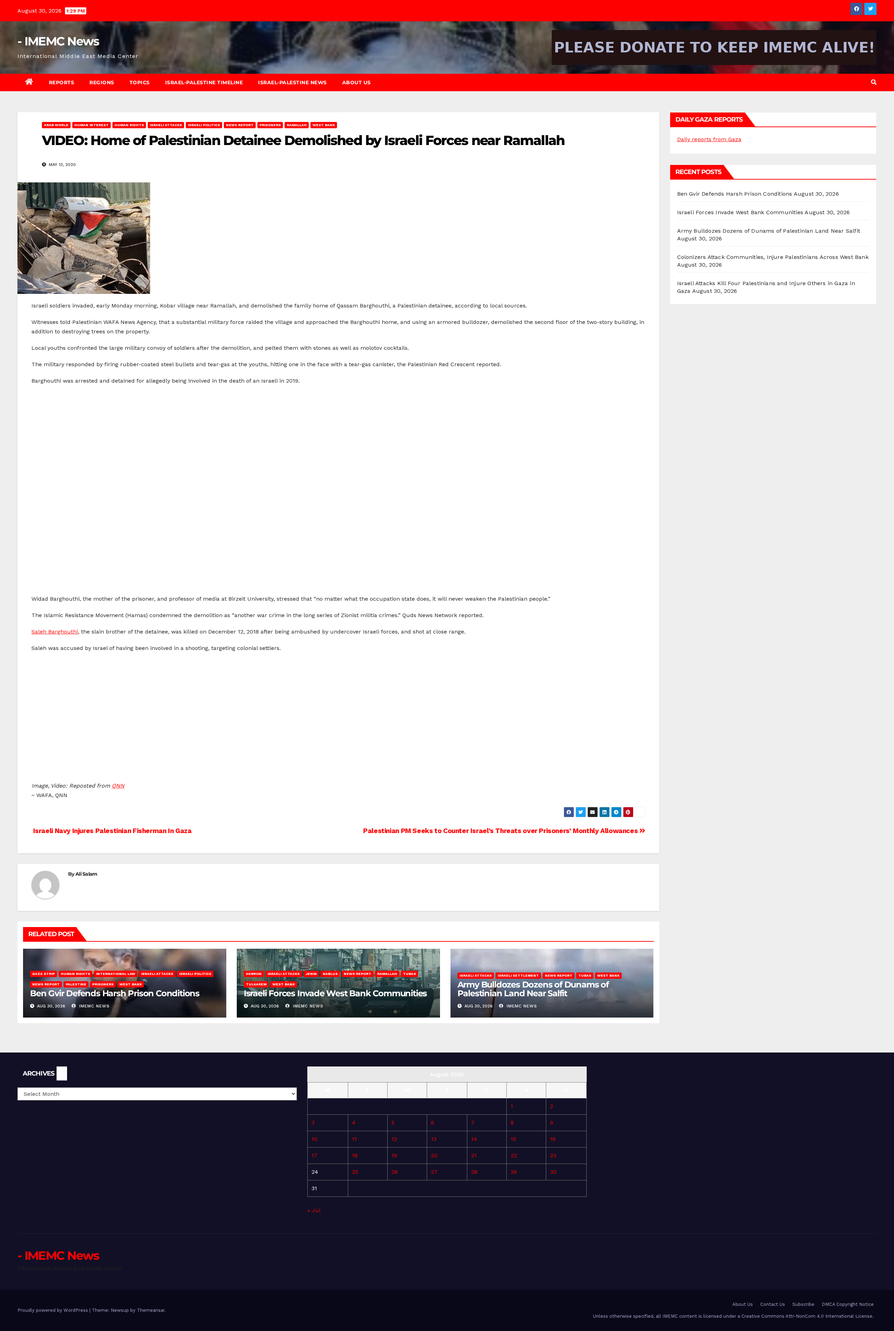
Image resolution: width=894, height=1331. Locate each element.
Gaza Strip (43, 974)
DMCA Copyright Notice (848, 1304)
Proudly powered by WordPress (53, 1310)
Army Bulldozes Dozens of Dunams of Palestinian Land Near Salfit (533, 988)
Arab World (56, 125)
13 (434, 1139)
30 (553, 1172)
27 (434, 1172)
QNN (118, 785)
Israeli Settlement (518, 975)
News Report (240, 125)
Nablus (330, 974)
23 (553, 1155)
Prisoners (270, 125)
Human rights (129, 125)
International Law (115, 974)
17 (314, 1155)
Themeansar (150, 1310)
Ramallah (297, 125)
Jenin (311, 974)
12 (394, 1139)
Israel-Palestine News (292, 82)
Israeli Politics (204, 125)
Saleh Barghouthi (54, 631)
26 (394, 1172)
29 (514, 1172)
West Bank (324, 125)
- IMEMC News (58, 41)
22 (514, 1155)
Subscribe (803, 1304)
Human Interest (91, 125)
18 (355, 1155)
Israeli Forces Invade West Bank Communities (335, 993)
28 (474, 1172)
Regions (101, 82)
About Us (356, 82)
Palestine (76, 984)
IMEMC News (94, 1006)
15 (513, 1139)
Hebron (254, 974)
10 (314, 1139)
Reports (61, 82)
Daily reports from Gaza (709, 139)
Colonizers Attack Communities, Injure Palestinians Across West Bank (773, 257)
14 (474, 1139)
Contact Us (772, 1304)
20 (434, 1155)
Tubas (409, 974)
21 (474, 1155)
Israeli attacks (166, 125)
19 (394, 1155)
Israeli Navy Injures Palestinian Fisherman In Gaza (111, 831)
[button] (874, 82)
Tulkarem (256, 984)
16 (553, 1139)
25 (355, 1172)
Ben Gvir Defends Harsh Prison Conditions (114, 993)
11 (354, 1139)
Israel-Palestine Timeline (204, 82)
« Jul (313, 1210)
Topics (140, 82)
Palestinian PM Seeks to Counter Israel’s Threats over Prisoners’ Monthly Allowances (501, 831)
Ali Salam (86, 874)
